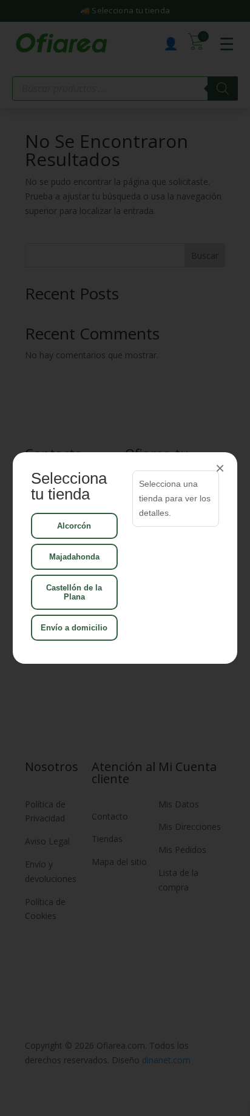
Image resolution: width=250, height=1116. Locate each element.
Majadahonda (74, 556)
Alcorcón (74, 525)
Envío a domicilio (74, 627)
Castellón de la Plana (74, 592)
